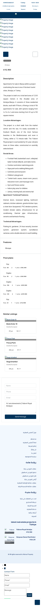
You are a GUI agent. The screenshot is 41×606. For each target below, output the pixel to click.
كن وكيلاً (33, 449)
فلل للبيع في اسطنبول (29, 476)
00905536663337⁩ (8, 2)
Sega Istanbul (11, 362)
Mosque (8, 248)
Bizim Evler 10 (11, 324)
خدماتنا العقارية (31, 509)
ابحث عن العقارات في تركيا (28, 499)
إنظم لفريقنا (32, 446)
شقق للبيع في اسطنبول (28, 472)
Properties (7, 60)
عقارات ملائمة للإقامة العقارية (26, 483)
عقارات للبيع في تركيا (30, 469)
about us (33, 439)
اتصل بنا (33, 453)
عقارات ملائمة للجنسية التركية (27, 486)
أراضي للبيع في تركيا (30, 479)
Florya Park (11, 343)
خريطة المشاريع (31, 502)
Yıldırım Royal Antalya (24, 529)
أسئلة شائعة (32, 513)
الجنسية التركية (31, 506)
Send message (20, 417)
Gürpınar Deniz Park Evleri (25, 537)
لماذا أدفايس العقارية (29, 442)
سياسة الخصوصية (30, 456)
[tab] (5, 54)
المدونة (34, 516)
